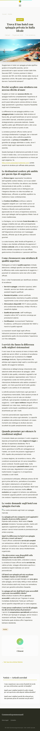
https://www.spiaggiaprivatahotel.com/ (15, 163)
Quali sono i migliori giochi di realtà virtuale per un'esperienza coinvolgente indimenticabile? (20, 691)
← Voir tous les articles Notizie (12, 662)
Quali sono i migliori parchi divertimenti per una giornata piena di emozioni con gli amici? (19, 697)
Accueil (4, 14)
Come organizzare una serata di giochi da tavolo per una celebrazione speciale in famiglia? (19, 685)
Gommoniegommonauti (12, 714)
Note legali (5, 720)
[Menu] (20, 5)
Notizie (10, 14)
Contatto (13, 720)
